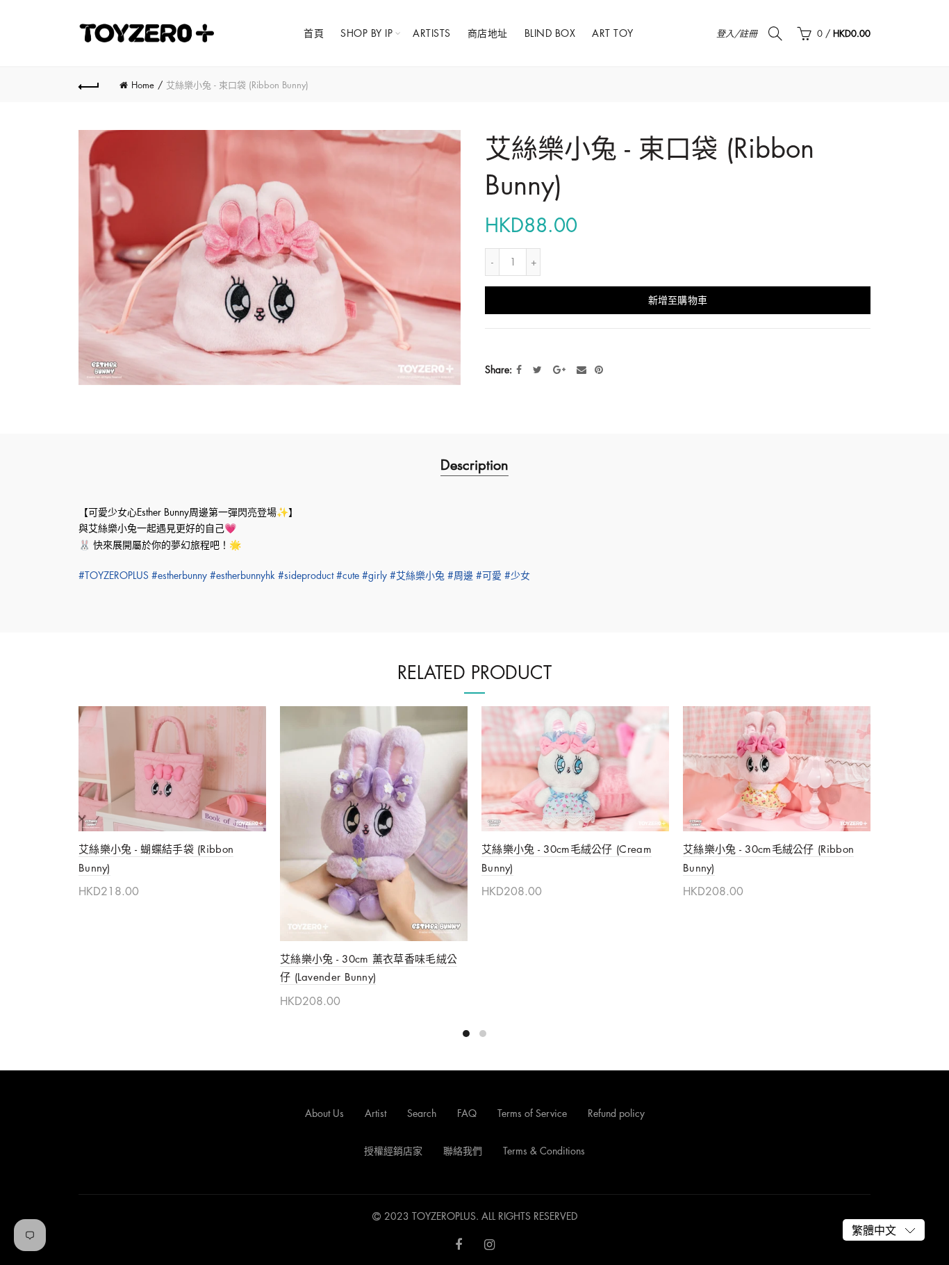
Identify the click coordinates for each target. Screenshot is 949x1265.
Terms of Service (532, 1113)
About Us (324, 1113)
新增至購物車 (678, 300)
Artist (375, 1113)
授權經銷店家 (393, 1150)
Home (142, 85)
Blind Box (550, 33)
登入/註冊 (736, 33)
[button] (884, 1230)
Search (421, 1113)
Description (474, 465)
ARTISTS (432, 33)
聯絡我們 (462, 1150)
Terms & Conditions (544, 1150)
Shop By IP (366, 33)
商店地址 (488, 33)
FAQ (467, 1113)
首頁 (314, 33)
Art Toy (613, 33)
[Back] (89, 85)
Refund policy (616, 1113)
